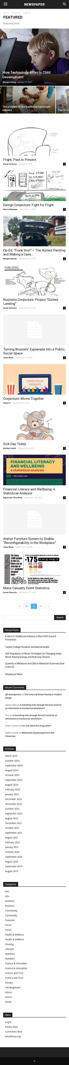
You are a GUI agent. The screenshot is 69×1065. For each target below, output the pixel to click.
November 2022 (13, 803)
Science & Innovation (16, 963)
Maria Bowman (10, 209)
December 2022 (13, 799)
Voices (8, 992)
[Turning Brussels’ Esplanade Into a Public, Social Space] (34, 329)
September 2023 (13, 779)
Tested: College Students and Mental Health (27, 647)
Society (9, 982)
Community (11, 910)
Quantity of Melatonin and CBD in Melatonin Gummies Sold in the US (34, 665)
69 (26, 606)
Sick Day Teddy (14, 444)
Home (6, 12)
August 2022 (11, 818)
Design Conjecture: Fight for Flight (28, 205)
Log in (8, 1022)
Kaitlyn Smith (9, 448)
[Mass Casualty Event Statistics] (34, 568)
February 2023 (12, 789)
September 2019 (13, 866)
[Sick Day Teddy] (34, 424)
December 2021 (13, 823)
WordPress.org (13, 1036)
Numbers (10, 953)
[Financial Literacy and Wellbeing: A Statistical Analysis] (34, 470)
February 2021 (12, 842)
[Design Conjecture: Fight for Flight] (34, 185)
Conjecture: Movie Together (23, 399)
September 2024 (13, 765)
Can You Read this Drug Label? (36, 725)
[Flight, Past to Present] (34, 140)
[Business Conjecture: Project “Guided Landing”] (34, 280)
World (8, 1001)
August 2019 (11, 871)
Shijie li (6, 403)
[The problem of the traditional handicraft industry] (27, 106)
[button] (64, 4)
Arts (7, 891)
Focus (8, 924)
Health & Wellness (14, 934)
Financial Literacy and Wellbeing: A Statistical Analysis (29, 491)
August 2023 (11, 784)
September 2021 (13, 832)
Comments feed (13, 1031)
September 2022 (13, 813)
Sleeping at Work (13, 674)
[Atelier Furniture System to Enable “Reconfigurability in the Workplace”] (34, 519)
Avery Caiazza (10, 164)
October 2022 (12, 808)
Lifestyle (9, 948)
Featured (16, 12)
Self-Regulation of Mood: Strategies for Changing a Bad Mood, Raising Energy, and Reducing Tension (33, 655)
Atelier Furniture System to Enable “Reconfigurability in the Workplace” (29, 541)
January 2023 (12, 794)
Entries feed (11, 1026)
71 (41, 606)
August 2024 (11, 770)
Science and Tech (14, 973)
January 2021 (12, 847)
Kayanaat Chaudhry (12, 497)
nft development (13, 694)
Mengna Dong (9, 82)
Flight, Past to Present (19, 160)
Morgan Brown (10, 258)
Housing (9, 944)
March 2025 (11, 755)
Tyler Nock (8, 357)
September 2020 (13, 856)
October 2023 (12, 775)
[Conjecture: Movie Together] (34, 379)
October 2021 (12, 827)
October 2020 (12, 851)
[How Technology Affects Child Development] (34, 57)
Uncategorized (12, 987)
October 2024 (12, 760)
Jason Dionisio (10, 308)
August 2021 (11, 837)
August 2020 (11, 861)
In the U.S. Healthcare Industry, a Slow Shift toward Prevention (30, 638)
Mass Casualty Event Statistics (26, 588)
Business (9, 900)
